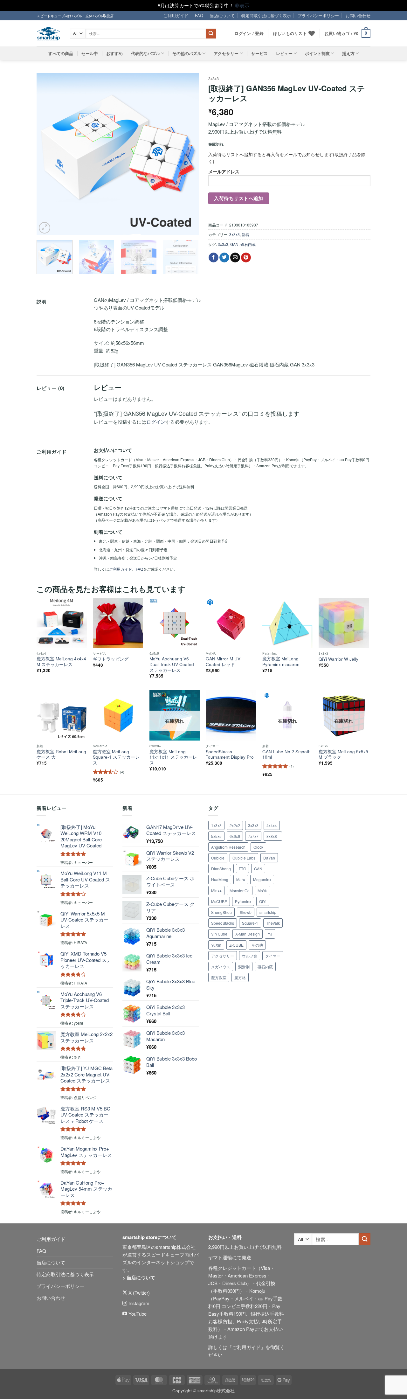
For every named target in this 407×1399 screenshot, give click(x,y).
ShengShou (221, 912)
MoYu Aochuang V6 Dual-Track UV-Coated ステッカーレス (171, 664)
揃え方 (348, 53)
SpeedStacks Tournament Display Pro (230, 754)
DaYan (269, 857)
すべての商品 (60, 53)
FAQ (199, 15)
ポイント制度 (317, 53)
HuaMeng (219, 879)
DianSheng (221, 868)
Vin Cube (219, 933)
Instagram (138, 1303)
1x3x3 (216, 825)
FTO (242, 868)
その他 (257, 945)
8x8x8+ (272, 836)
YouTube (137, 1313)
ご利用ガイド (175, 15)
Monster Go (240, 890)
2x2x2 (235, 825)
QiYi (262, 901)
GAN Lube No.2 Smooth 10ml (286, 754)
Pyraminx (243, 901)
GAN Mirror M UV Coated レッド (223, 661)
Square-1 (250, 923)
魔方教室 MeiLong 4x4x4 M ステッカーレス (61, 661)
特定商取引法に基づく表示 (266, 15)
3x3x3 (213, 78)
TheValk (273, 923)
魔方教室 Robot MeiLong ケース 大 (61, 754)
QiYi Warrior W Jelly (338, 659)
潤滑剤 (244, 966)
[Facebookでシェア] (213, 258)
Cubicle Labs (243, 857)
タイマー (272, 955)
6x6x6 (235, 836)
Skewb (246, 912)
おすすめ (114, 53)
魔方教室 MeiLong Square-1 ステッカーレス (116, 757)
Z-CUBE (236, 945)
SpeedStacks (222, 923)
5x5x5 (216, 836)
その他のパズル (186, 53)
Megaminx (262, 879)
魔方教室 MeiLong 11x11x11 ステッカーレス (173, 757)
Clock (258, 847)
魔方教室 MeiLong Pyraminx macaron (281, 661)
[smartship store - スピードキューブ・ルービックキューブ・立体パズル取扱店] (48, 33)
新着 (245, 234)
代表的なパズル (145, 53)
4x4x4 (271, 825)
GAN (234, 244)
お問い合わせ (358, 15)
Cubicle (217, 857)
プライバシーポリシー (318, 15)
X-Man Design (247, 933)
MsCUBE (219, 901)
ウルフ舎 (249, 955)
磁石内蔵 (248, 244)
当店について (222, 15)
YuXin (216, 945)
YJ (270, 933)
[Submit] (211, 34)
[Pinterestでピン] (246, 258)
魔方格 (240, 977)
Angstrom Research (228, 847)
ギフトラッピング (110, 659)
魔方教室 (218, 977)
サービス (259, 53)
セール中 (89, 53)
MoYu (262, 890)
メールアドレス (223, 171)
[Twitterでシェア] (224, 258)
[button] (347, 34)
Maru (240, 879)
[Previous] (47, 154)
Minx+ (216, 890)
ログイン (155, 421)
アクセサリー (226, 53)
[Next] (187, 154)
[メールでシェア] (235, 258)
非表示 (242, 5)
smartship (267, 912)
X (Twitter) (138, 1292)
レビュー (284, 53)
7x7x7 (253, 836)
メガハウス (220, 966)
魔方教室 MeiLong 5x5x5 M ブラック (343, 754)
